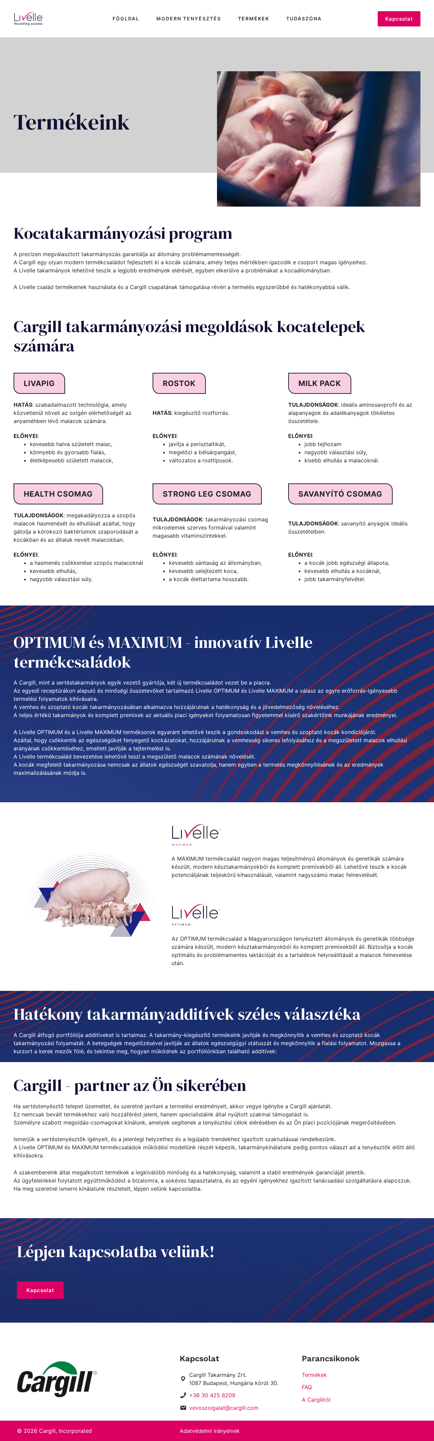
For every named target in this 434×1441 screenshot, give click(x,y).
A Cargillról (316, 1399)
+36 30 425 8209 (212, 1395)
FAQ (307, 1387)
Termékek (253, 18)
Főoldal (126, 18)
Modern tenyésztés (188, 18)
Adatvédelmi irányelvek (210, 1430)
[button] (39, 383)
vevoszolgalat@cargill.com (223, 1407)
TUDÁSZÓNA (304, 18)
